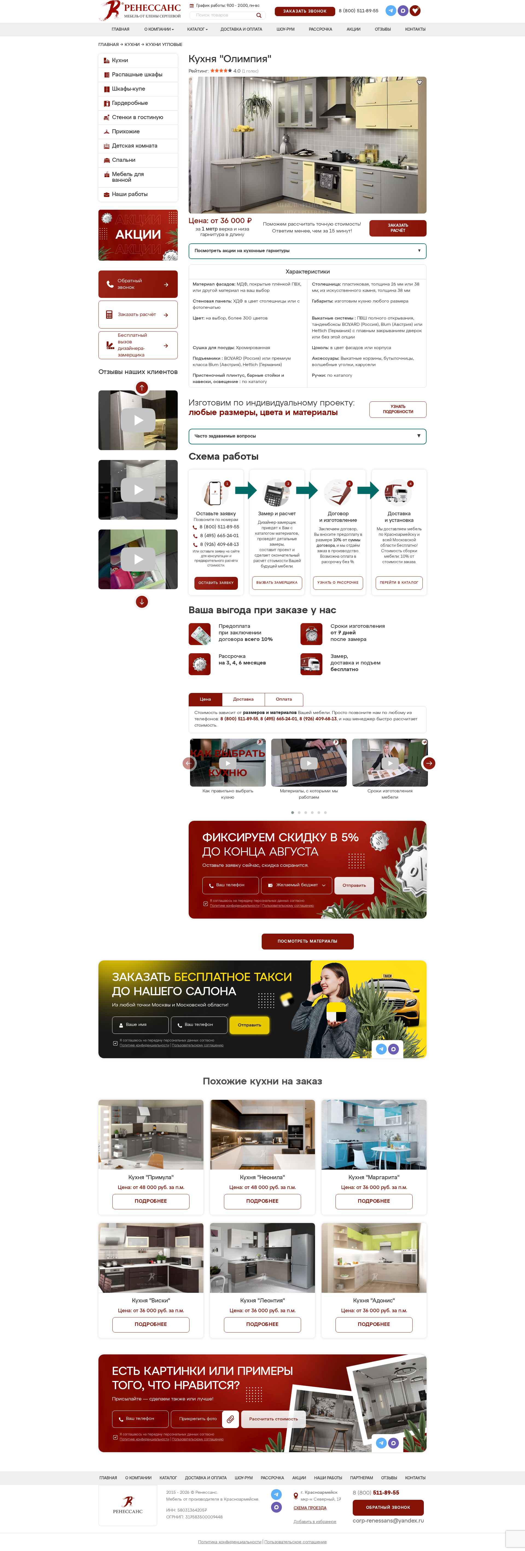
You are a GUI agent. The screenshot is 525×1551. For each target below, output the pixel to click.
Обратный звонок (388, 1508)
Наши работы (130, 194)
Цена (205, 699)
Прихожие (126, 131)
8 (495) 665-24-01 (358, 4)
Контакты (415, 29)
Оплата (284, 699)
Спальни (123, 160)
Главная (120, 29)
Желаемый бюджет (297, 885)
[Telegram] (391, 11)
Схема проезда (310, 1508)
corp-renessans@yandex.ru (388, 1521)
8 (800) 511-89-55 (358, 11)
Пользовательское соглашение (295, 1542)
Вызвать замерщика (277, 583)
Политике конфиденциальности (234, 906)
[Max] (403, 11)
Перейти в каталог (399, 583)
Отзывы (383, 29)
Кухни (132, 45)
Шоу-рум (285, 29)
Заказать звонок (305, 11)
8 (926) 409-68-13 (358, 18)
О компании (157, 29)
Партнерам (361, 1478)
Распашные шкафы (137, 74)
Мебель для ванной (128, 177)
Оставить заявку (216, 583)
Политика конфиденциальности (229, 1542)
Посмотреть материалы (308, 941)
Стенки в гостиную (137, 117)
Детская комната (135, 146)
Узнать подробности (398, 409)
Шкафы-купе (128, 89)
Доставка (243, 699)
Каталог (196, 29)
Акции (353, 29)
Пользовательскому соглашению (288, 906)
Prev (142, 387)
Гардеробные (130, 103)
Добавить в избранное (315, 1522)
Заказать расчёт (398, 228)
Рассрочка (320, 29)
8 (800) (376, 1493)
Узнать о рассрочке (337, 583)
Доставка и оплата (241, 29)
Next (142, 602)
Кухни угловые (164, 45)
